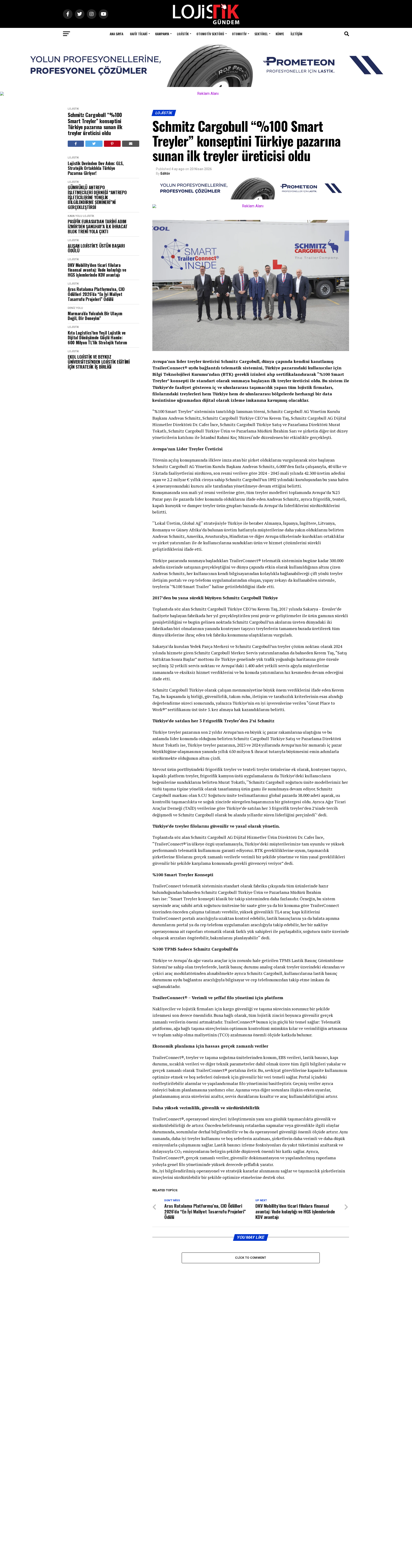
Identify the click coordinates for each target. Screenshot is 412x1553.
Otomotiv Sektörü (210, 33)
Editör (165, 173)
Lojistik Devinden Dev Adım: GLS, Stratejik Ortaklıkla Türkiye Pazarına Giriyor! (96, 168)
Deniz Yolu (75, 308)
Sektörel (261, 33)
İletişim (296, 33)
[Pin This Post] (112, 144)
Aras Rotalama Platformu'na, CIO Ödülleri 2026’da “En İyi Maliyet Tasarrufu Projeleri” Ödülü (96, 294)
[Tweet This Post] (94, 144)
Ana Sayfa (116, 33)
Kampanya (162, 33)
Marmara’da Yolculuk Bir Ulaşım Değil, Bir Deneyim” (95, 316)
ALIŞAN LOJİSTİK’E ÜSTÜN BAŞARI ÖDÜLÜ (96, 248)
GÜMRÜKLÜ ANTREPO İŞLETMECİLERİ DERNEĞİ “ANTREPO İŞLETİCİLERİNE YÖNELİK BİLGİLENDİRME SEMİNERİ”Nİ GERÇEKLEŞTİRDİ (97, 197)
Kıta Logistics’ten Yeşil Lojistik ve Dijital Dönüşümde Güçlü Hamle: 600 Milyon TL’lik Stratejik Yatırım (97, 337)
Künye (280, 33)
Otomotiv (239, 33)
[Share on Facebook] (76, 144)
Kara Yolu (75, 216)
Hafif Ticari (138, 33)
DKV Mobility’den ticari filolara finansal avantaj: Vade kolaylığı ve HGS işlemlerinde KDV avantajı (97, 270)
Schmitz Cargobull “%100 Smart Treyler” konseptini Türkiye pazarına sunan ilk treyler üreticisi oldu (95, 124)
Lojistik (183, 33)
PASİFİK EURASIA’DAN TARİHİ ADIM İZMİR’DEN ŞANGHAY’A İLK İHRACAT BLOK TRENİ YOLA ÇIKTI (98, 226)
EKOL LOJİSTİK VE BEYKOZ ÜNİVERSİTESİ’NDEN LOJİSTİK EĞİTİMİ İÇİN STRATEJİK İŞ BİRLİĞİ (99, 361)
